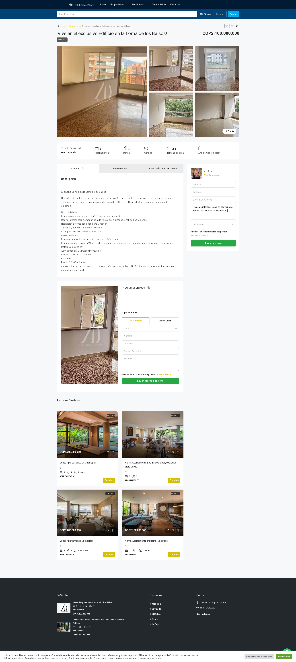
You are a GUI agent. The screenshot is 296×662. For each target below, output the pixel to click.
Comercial (157, 4)
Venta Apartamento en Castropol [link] (78, 462)
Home (62, 26)
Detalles (109, 480)
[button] (226, 26)
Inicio (103, 4)
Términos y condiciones (148, 658)
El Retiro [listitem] (156, 614)
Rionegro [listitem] (156, 619)
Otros (173, 4)
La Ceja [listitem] (155, 624)
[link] (87, 434)
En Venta (111, 415)
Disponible (175, 415)
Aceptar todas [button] (284, 657)
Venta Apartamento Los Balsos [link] (77, 540)
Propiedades (117, 4)
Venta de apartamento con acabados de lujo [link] (93, 602)
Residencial (138, 4)
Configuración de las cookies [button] (259, 657)
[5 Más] (217, 114)
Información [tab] (120, 168)
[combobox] (150, 328)
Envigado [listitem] (156, 609)
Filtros (207, 14)
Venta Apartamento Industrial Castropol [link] (146, 540)
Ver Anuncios (211, 175)
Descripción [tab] (77, 168)
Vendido (62, 40)
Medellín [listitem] (156, 604)
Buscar (233, 14)
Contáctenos (203, 614)
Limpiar (220, 14)
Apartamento (75, 26)
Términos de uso (163, 374)
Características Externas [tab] (162, 168)
